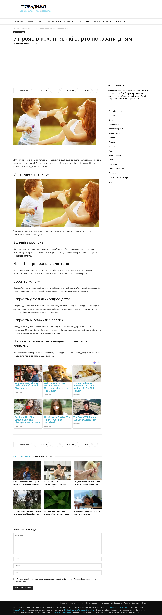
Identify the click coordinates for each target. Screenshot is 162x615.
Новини (29, 21)
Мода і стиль (114, 133)
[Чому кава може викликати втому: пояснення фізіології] (88, 499)
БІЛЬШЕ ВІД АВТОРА (42, 456)
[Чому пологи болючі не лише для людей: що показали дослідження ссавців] (88, 470)
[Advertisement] (102, 9)
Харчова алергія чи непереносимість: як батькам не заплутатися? (56, 484)
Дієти (111, 120)
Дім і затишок (84, 21)
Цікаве (112, 182)
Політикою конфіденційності (62, 612)
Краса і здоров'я (116, 129)
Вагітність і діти (27, 28)
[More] (95, 90)
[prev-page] (55, 519)
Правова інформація (103, 21)
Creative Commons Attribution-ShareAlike (79, 610)
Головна (19, 21)
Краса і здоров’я (54, 21)
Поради (40, 21)
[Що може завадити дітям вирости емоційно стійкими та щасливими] (27, 470)
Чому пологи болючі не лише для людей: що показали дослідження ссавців (87, 484)
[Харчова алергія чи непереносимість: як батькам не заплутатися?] (57, 470)
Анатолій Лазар (22, 43)
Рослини (112, 160)
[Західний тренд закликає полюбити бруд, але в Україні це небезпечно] (27, 499)
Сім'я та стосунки (116, 168)
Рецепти (112, 146)
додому (16, 28)
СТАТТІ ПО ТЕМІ (21, 456)
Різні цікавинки (115, 155)
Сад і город (69, 21)
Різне (111, 151)
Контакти (120, 21)
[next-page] (59, 519)
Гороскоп (113, 115)
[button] (146, 21)
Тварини (112, 173)
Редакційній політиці (21, 610)
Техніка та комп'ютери (118, 177)
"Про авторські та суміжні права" (117, 607)
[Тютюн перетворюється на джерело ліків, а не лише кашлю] (57, 499)
